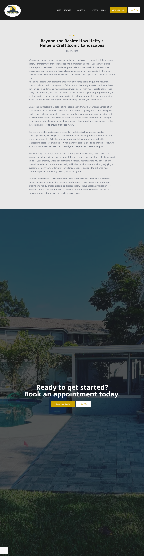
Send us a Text (118, 10)
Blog (103, 10)
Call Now (134, 10)
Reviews (95, 10)
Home (58, 10)
